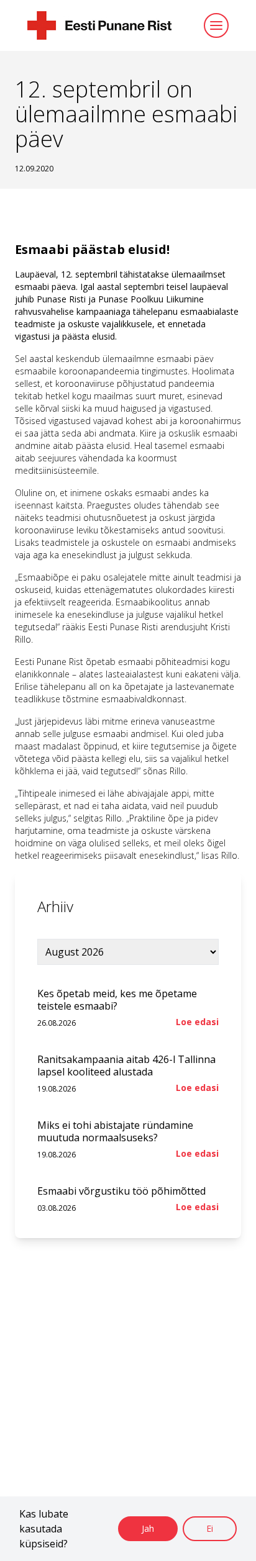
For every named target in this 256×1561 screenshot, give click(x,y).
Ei (209, 1528)
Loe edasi (197, 1022)
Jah (148, 1528)
